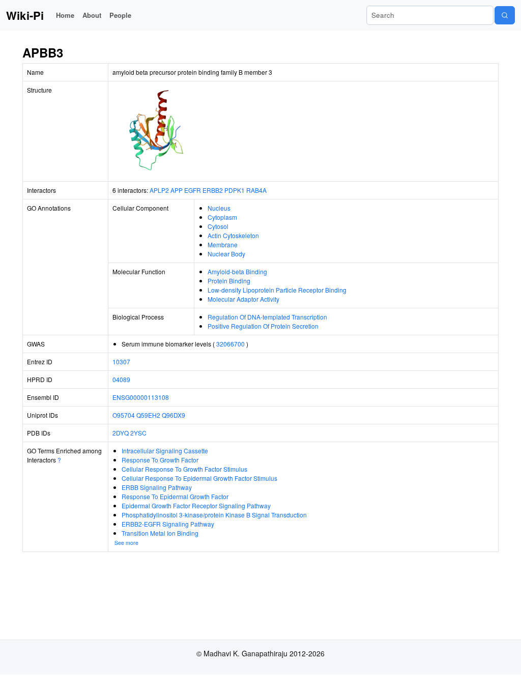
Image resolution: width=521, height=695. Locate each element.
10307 (121, 361)
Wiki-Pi (25, 15)
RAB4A (256, 190)
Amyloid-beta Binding (237, 271)
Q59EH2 (148, 415)
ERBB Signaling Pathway (157, 487)
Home (65, 15)
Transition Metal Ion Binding (160, 533)
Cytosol (218, 226)
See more (126, 542)
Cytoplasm (222, 217)
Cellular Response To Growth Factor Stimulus (184, 469)
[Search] (505, 15)
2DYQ (120, 432)
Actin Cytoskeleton (233, 235)
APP (176, 190)
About (91, 15)
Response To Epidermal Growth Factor (175, 496)
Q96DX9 (173, 415)
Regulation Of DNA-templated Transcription (267, 316)
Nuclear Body (226, 253)
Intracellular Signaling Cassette (165, 450)
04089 (121, 379)
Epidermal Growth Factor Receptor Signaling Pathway (196, 505)
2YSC (138, 432)
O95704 (123, 415)
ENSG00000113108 (140, 397)
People (120, 15)
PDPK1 (234, 190)
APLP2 (159, 190)
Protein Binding (229, 280)
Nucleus (219, 208)
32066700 (230, 343)
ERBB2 (212, 190)
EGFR (192, 190)
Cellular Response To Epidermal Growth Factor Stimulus (199, 478)
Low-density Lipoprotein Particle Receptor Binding (277, 289)
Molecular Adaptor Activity (243, 299)
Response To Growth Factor (160, 459)
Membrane (223, 244)
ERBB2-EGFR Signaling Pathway (168, 523)
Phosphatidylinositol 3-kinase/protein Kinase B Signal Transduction (214, 514)
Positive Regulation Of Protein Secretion (263, 326)
